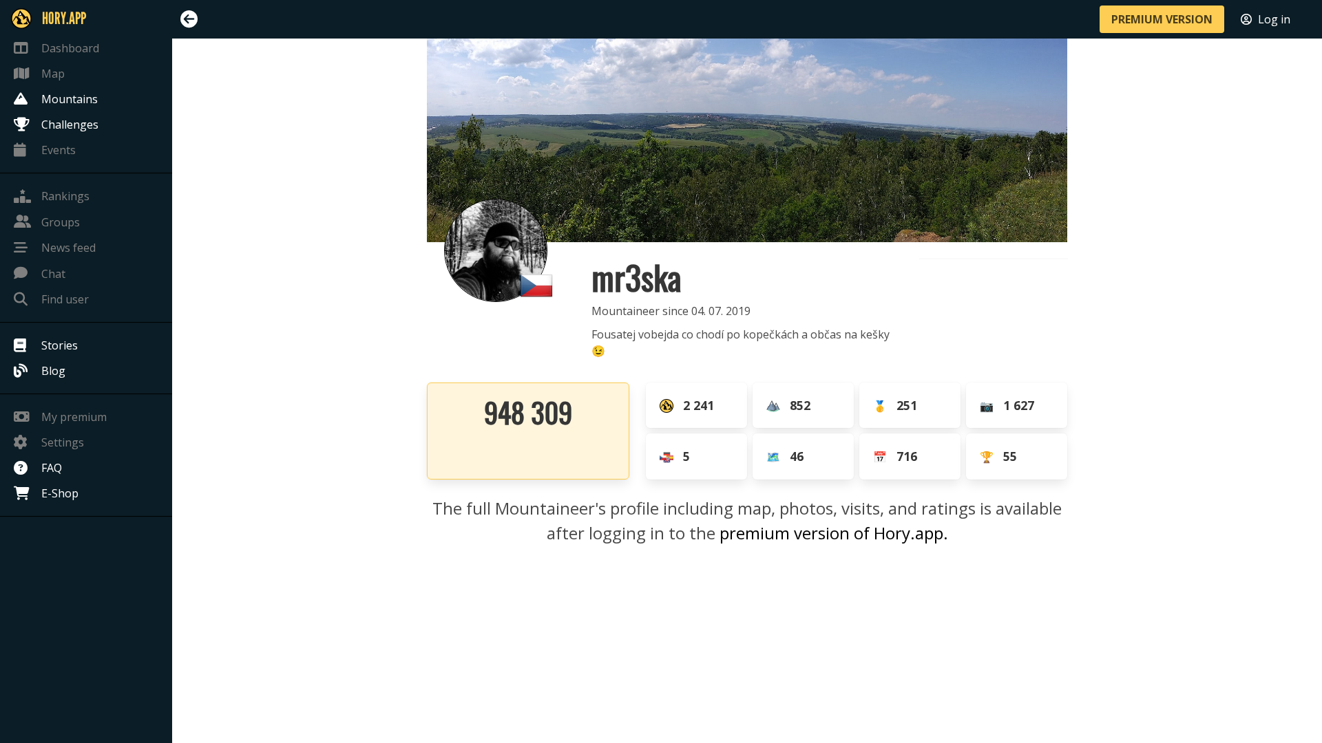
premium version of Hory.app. (834, 532)
